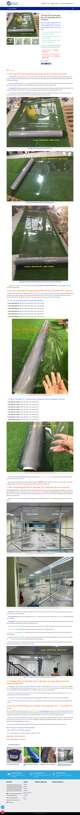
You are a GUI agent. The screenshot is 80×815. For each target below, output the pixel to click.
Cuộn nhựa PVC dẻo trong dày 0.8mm (48, 764)
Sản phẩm (25, 788)
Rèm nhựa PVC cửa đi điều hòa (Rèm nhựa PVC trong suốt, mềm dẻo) (65, 765)
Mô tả (8, 70)
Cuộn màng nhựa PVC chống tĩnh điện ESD (31, 765)
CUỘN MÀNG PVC (49, 13)
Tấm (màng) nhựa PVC (12, 490)
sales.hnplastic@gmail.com (13, 797)
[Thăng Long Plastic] (12, 3)
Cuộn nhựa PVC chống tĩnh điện (13, 764)
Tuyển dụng (26, 794)
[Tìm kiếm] (72, 8)
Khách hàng (26, 790)
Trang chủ (43, 13)
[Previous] (9, 24)
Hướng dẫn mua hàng (27, 792)
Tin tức (25, 796)
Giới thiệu (25, 786)
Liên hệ (25, 799)
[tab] (8, 70)
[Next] (37, 24)
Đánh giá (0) (12, 70)
